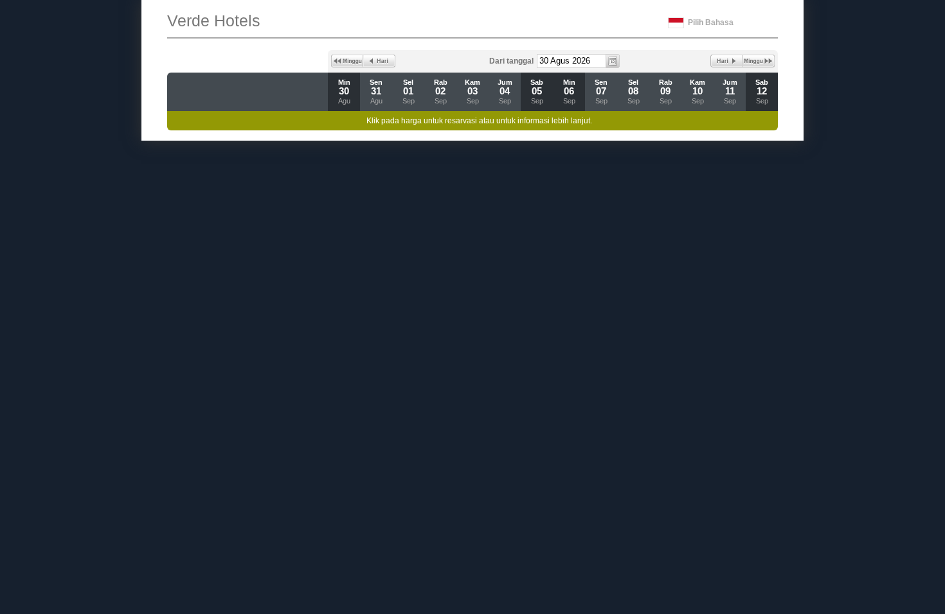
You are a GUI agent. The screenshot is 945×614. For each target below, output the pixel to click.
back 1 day (379, 61)
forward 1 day (726, 61)
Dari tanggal (511, 61)
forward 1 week (758, 61)
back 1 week (347, 61)
